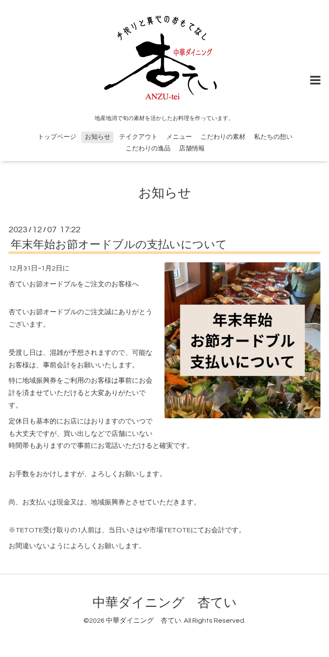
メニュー (179, 137)
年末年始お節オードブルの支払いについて (119, 244)
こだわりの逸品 (148, 148)
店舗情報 (192, 148)
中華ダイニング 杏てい (165, 602)
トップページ (57, 137)
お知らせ (98, 137)
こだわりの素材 (222, 137)
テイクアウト (138, 137)
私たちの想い (273, 137)
